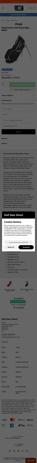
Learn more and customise (18, 242)
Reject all (11, 247)
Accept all (26, 247)
